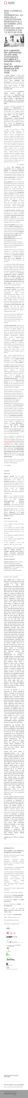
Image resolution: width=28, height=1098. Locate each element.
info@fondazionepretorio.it (13, 917)
